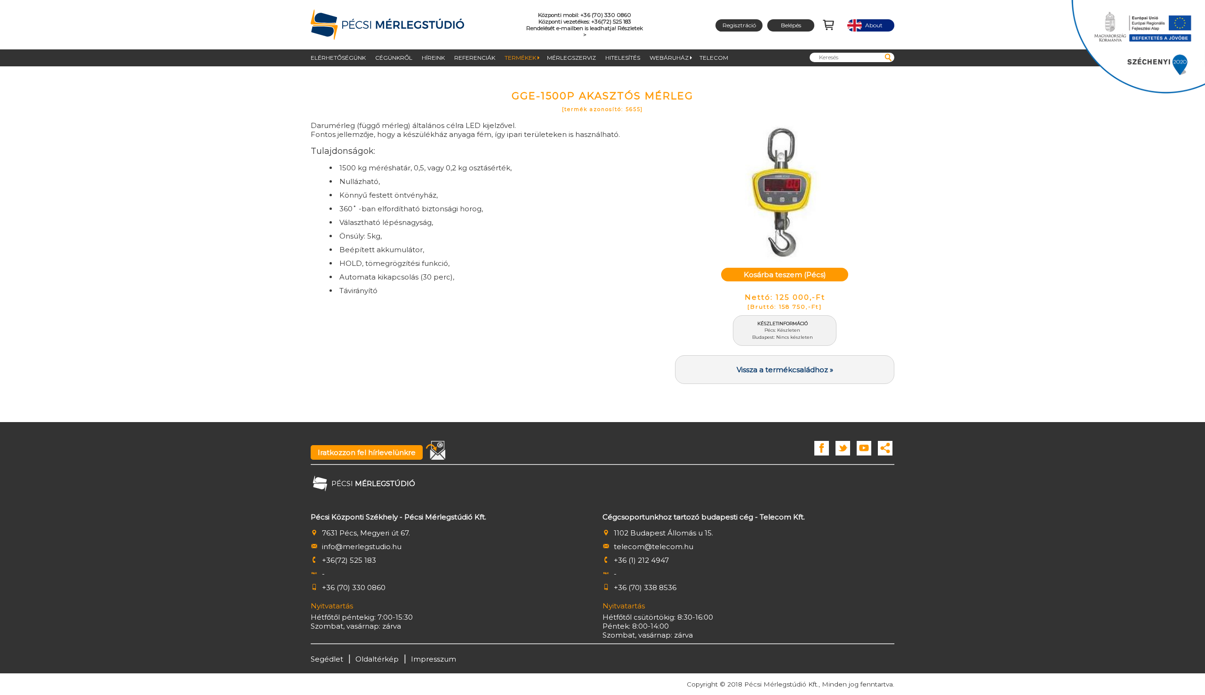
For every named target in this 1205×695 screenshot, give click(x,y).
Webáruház (669, 57)
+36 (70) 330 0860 (354, 587)
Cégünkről (393, 57)
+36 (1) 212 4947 (641, 560)
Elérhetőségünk (338, 57)
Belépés (791, 25)
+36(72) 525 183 (349, 560)
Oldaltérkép (377, 659)
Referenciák (474, 57)
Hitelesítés (622, 57)
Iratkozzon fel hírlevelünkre (367, 452)
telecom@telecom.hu (653, 546)
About (871, 25)
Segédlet (327, 659)
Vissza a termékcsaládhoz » (785, 369)
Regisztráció (739, 25)
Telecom (713, 57)
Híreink (433, 57)
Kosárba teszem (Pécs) (785, 274)
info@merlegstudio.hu (362, 546)
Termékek (520, 57)
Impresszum (433, 659)
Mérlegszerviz (571, 57)
